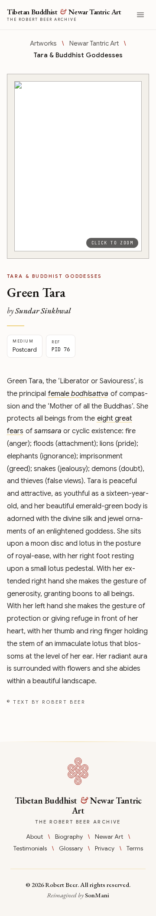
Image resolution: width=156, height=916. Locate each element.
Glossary (71, 848)
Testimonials (30, 848)
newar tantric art (94, 43)
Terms (135, 848)
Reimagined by (78, 895)
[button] (78, 166)
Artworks (43, 43)
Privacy (104, 848)
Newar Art (109, 836)
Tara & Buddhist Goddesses (78, 55)
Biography (69, 836)
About (34, 836)
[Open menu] (140, 14)
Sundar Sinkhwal (43, 311)
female (78, 393)
